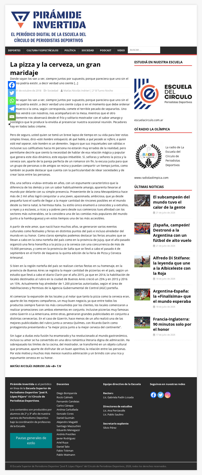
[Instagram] (168, 395)
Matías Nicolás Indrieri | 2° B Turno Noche (88, 90)
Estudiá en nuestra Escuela (158, 62)
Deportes (14, 50)
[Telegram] (12, 109)
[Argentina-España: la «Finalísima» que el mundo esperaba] (142, 298)
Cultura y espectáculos (42, 50)
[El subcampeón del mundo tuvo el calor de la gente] (142, 204)
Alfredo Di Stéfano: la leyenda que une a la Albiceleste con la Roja (172, 265)
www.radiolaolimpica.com (151, 178)
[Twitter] (12, 93)
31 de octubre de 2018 (28, 90)
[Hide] (9, 124)
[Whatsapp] (12, 101)
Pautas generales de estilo (31, 440)
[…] (76, 83)
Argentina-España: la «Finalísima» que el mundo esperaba (172, 296)
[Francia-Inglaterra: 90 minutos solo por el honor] (142, 326)
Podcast (105, 50)
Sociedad (88, 50)
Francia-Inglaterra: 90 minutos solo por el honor (172, 324)
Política (70, 50)
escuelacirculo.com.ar (148, 120)
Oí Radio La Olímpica (152, 129)
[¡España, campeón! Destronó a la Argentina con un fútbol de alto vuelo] (142, 232)
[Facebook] (12, 85)
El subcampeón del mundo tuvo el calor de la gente (171, 202)
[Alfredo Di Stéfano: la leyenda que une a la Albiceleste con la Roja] (142, 265)
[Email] (12, 117)
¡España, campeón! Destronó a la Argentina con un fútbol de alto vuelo (172, 232)
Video (121, 50)
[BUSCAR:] (144, 49)
